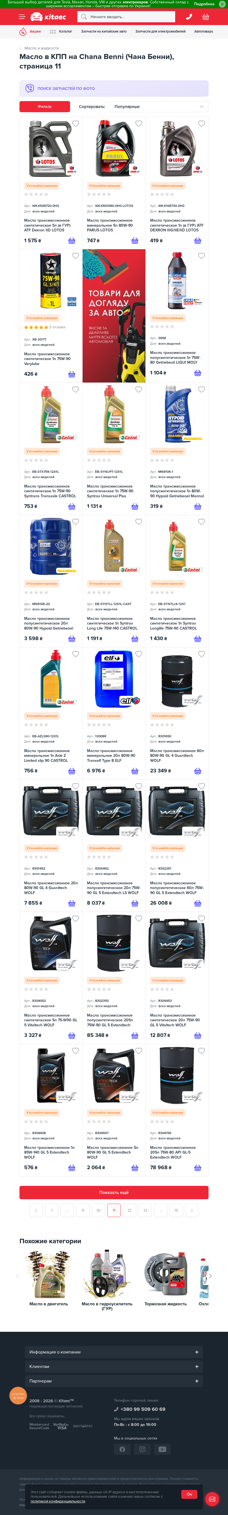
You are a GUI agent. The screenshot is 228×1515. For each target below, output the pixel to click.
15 (176, 1210)
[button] (210, 1276)
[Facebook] (122, 1449)
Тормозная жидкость (166, 1304)
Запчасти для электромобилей (160, 31)
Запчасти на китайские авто (104, 31)
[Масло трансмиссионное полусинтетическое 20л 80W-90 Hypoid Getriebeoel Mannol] (51, 581)
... (67, 1210)
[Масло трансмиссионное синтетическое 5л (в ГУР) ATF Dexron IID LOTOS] (51, 183)
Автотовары (204, 31)
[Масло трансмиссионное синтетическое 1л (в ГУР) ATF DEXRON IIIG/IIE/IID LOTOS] (177, 183)
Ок (189, 1494)
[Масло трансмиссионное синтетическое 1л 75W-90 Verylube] (51, 315)
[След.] (192, 1210)
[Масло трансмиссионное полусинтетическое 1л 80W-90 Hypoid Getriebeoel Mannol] (177, 449)
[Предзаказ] (72, 240)
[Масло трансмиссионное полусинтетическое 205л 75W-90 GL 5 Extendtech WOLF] (114, 978)
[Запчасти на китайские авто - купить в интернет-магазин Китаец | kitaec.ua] (48, 16)
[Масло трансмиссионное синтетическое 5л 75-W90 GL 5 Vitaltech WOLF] (51, 978)
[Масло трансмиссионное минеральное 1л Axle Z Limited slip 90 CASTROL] (51, 713)
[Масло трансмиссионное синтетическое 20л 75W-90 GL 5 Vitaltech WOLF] (177, 978)
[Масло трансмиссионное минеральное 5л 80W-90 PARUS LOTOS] (114, 183)
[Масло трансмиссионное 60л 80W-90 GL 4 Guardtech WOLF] (177, 713)
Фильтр (44, 106)
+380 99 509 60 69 (143, 1409)
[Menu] (22, 17)
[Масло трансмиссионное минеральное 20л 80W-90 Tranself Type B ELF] (114, 713)
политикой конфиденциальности (58, 1501)
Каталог (65, 31)
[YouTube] (162, 1449)
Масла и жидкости (41, 48)
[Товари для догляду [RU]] (114, 315)
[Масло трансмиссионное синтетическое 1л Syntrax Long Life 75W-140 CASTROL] (114, 581)
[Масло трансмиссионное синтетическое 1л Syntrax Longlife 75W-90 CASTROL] (177, 581)
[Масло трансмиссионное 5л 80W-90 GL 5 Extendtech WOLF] (114, 1110)
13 (145, 1210)
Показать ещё (114, 1192)
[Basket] (206, 17)
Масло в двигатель (48, 1304)
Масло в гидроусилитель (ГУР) (107, 1306)
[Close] (222, 4)
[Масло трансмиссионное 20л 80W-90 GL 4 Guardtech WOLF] (51, 846)
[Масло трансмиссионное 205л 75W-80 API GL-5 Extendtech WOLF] (177, 1110)
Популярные (127, 106)
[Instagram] (142, 1449)
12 (130, 1210)
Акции (35, 31)
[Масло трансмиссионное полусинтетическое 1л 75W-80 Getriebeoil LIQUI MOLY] (177, 315)
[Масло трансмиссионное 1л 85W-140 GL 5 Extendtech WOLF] (51, 1110)
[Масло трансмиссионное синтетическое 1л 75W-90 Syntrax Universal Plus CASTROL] (114, 449)
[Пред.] (36, 1210)
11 (114, 1210)
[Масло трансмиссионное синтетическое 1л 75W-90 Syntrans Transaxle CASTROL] (51, 449)
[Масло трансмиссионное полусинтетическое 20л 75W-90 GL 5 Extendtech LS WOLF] (114, 846)
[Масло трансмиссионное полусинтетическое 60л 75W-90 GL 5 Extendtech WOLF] (177, 846)
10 (98, 1210)
